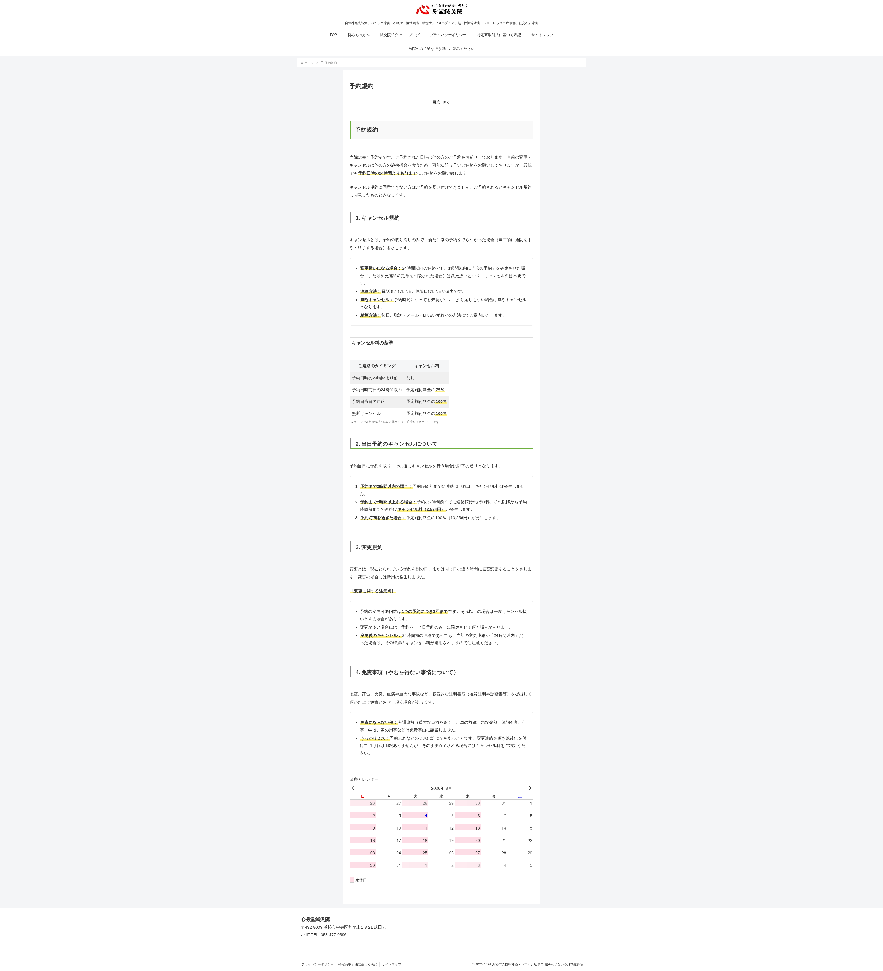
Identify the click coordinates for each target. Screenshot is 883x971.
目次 (436, 102)
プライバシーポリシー (317, 964)
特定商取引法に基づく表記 (357, 964)
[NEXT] (529, 788)
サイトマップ (391, 964)
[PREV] (354, 788)
